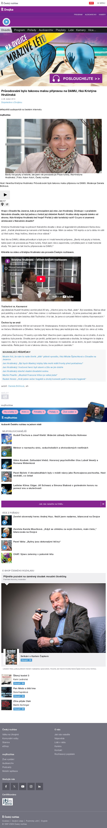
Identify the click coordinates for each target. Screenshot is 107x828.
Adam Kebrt (28, 177)
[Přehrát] (5, 194)
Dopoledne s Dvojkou (11, 102)
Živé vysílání (68, 412)
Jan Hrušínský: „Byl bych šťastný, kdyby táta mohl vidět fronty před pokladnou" (43, 363)
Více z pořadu (10, 513)
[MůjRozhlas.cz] (5, 115)
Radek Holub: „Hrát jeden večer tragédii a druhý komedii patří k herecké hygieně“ (44, 379)
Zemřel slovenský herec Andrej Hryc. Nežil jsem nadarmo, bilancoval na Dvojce (56, 516)
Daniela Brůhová (16, 386)
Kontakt (58, 750)
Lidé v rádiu (60, 742)
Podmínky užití (32, 821)
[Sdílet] (7, 204)
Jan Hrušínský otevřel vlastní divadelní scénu (25, 371)
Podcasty (6, 767)
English (44, 821)
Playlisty (61, 30)
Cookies (5, 821)
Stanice (6, 742)
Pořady (32, 30)
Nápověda (59, 738)
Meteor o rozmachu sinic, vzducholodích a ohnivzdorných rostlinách (50, 447)
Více (92, 30)
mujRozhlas (7, 405)
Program (78, 15)
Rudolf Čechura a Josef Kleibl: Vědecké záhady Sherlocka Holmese (50, 435)
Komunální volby (10, 738)
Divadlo (5, 30)
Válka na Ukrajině (10, 734)
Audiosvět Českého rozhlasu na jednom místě (21, 424)
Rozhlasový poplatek (65, 754)
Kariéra (58, 746)
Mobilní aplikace (10, 771)
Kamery (102, 15)
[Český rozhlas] (9, 3)
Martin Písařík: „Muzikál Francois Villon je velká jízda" (30, 375)
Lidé (71, 30)
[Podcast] (2, 204)
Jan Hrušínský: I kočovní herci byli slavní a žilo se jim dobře (33, 367)
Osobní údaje (17, 821)
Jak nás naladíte (62, 734)
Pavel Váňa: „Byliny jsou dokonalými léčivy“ (37, 541)
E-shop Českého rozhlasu (18, 570)
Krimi (24, 412)
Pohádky (38, 412)
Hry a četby (9, 412)
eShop (5, 746)
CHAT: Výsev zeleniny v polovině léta (33, 554)
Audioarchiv (90, 15)
